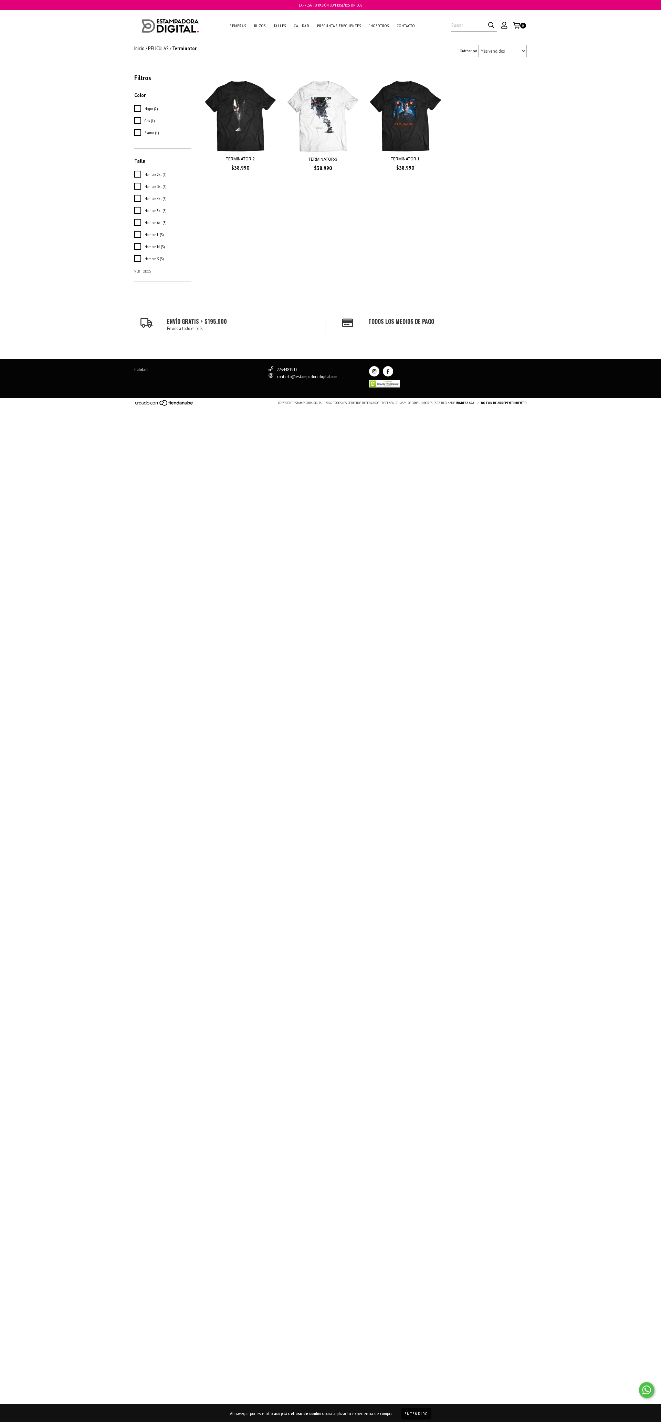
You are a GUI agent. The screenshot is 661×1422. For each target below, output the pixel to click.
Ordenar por (468, 50)
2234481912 (287, 370)
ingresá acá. (465, 403)
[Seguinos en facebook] (388, 371)
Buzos (260, 25)
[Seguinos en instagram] (374, 371)
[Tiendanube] (164, 405)
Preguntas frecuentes (339, 25)
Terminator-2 (240, 159)
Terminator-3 (322, 159)
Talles (280, 25)
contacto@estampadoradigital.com (307, 376)
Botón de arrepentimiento (504, 403)
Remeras (238, 25)
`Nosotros (379, 25)
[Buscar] (491, 25)
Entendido (416, 1413)
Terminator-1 (405, 159)
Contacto (406, 25)
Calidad (301, 25)
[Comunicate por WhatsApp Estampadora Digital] (646, 1390)
